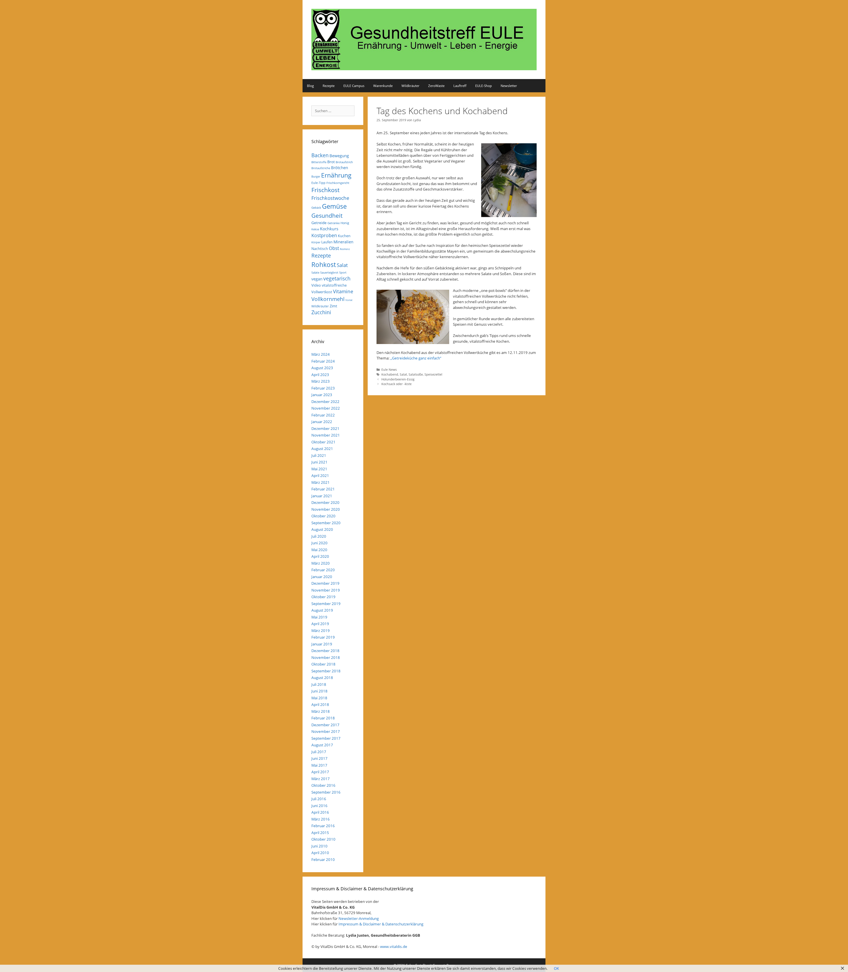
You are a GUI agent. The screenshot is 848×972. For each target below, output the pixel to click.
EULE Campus (353, 85)
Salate (315, 272)
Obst (334, 248)
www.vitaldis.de (393, 946)
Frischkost (325, 190)
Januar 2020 (321, 576)
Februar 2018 (323, 717)
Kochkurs (329, 229)
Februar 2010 (323, 859)
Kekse (315, 229)
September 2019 (326, 603)
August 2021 (322, 448)
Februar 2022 (323, 415)
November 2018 (325, 657)
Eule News (389, 369)
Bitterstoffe (318, 162)
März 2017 (320, 778)
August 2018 (322, 677)
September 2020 (326, 522)
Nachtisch (319, 248)
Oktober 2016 (323, 785)
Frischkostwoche (330, 198)
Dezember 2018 (325, 650)
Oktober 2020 (323, 515)
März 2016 (320, 819)
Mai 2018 (319, 697)
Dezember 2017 (325, 724)
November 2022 (325, 408)
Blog (310, 85)
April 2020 (320, 556)
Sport (342, 272)
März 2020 (320, 563)
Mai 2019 (319, 617)
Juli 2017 (318, 751)
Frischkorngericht (337, 183)
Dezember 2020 (325, 502)
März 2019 (320, 630)
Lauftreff (459, 85)
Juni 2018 (319, 691)
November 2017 (325, 731)
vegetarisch (336, 278)
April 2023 (320, 374)
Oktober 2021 (323, 441)
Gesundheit (327, 215)
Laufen (327, 242)
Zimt (333, 306)
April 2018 (320, 704)
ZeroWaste (436, 85)
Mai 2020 (319, 549)
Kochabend (389, 374)
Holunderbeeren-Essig (398, 379)
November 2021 (325, 435)
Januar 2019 (321, 644)
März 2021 (320, 482)
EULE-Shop (483, 85)
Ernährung (336, 175)
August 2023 (322, 367)
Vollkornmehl (327, 299)
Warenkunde (383, 85)
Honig (345, 223)
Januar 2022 (321, 421)
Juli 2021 (318, 455)
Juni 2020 (319, 542)
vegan (316, 279)
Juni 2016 (319, 805)
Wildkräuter (410, 85)
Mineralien (343, 241)
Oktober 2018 (323, 664)
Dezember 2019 (325, 583)
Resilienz (345, 249)
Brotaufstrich (344, 162)
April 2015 (320, 832)
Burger (315, 176)
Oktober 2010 (323, 839)
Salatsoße (416, 374)
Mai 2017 (319, 765)
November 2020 (325, 509)
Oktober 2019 (323, 596)
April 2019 (320, 623)
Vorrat (348, 300)
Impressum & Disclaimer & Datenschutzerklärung (381, 924)
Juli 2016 (318, 798)
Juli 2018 (318, 684)
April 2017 (320, 771)
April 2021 (320, 475)
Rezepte (329, 85)
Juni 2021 (319, 462)
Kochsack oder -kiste (396, 384)
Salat (403, 374)
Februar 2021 (323, 489)
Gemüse (334, 206)
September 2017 (326, 738)
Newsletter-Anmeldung (359, 918)
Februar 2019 (323, 637)
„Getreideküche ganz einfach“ (415, 358)
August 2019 (322, 610)
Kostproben (324, 235)
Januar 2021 (321, 495)
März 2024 (320, 354)
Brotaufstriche (320, 168)
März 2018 (320, 711)
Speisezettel (433, 374)
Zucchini (321, 312)
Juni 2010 (319, 846)
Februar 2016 (323, 825)
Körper (315, 242)
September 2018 (326, 670)
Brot (331, 161)
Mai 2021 (319, 468)
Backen (320, 155)
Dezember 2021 (325, 428)
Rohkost (323, 264)
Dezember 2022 (325, 401)
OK (556, 968)
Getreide (319, 222)
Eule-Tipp (318, 183)
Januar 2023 (321, 394)
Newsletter (509, 85)
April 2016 (320, 812)
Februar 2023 (323, 388)
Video (316, 285)
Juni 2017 (319, 758)
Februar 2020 (323, 569)
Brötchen (339, 167)
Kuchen (344, 235)
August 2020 (322, 529)
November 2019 (325, 590)
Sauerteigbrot (329, 272)
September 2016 (326, 792)
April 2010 (320, 852)
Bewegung (339, 155)
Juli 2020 (318, 536)
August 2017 (322, 744)
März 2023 (320, 381)
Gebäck (316, 208)
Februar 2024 (323, 361)
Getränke (333, 223)
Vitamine (343, 291)
